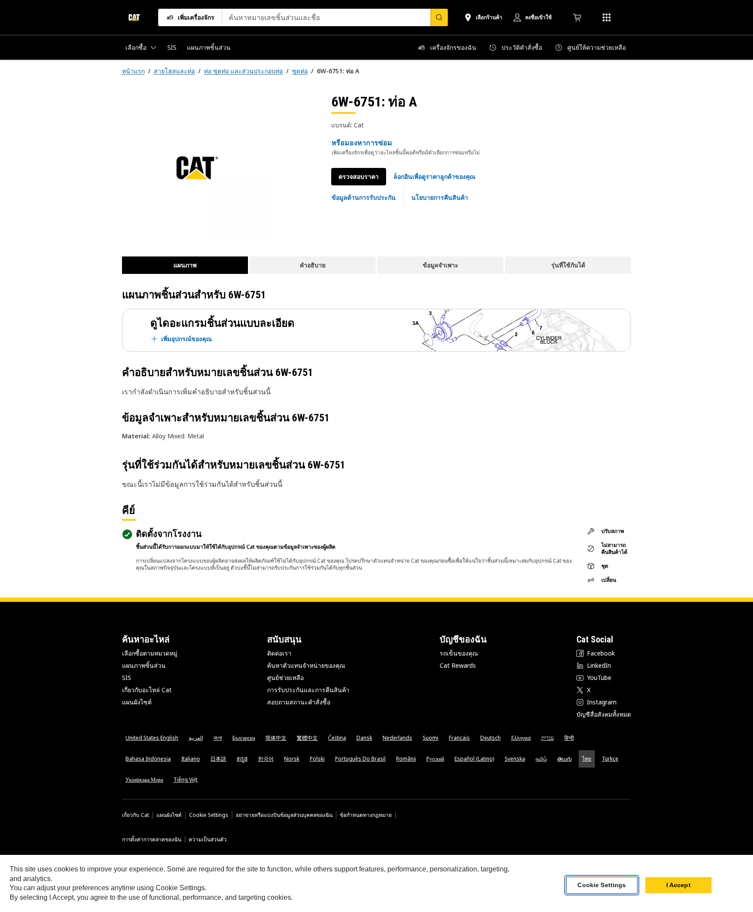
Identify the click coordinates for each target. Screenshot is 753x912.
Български (243, 737)
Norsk (291, 758)
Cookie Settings (208, 815)
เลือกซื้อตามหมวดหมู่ (149, 653)
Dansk (364, 737)
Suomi (430, 737)
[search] (439, 17)
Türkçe (610, 758)
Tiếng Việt (185, 779)
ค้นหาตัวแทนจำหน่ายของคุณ (306, 665)
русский (435, 758)
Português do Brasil (360, 758)
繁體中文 (307, 737)
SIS (126, 677)
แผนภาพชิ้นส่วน (144, 665)
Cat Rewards (458, 665)
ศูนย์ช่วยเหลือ (285, 677)
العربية (196, 737)
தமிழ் (541, 758)
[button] (434, 176)
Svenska (515, 758)
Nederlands (397, 737)
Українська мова (144, 779)
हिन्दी (569, 737)
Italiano (190, 758)
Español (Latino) (474, 758)
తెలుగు (564, 758)
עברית (547, 737)
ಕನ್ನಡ (242, 758)
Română (406, 758)
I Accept (678, 885)
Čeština (337, 737)
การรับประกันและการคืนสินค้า (308, 690)
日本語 (218, 758)
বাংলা (218, 737)
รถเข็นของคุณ (459, 653)
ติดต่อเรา (279, 653)
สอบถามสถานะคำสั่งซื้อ (298, 702)
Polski (317, 758)
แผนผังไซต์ (137, 702)
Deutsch (490, 737)
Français (459, 737)
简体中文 (275, 737)
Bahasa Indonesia (148, 758)
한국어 (266, 758)
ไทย (586, 758)
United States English (152, 737)
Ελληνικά (521, 737)
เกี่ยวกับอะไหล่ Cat (147, 690)
